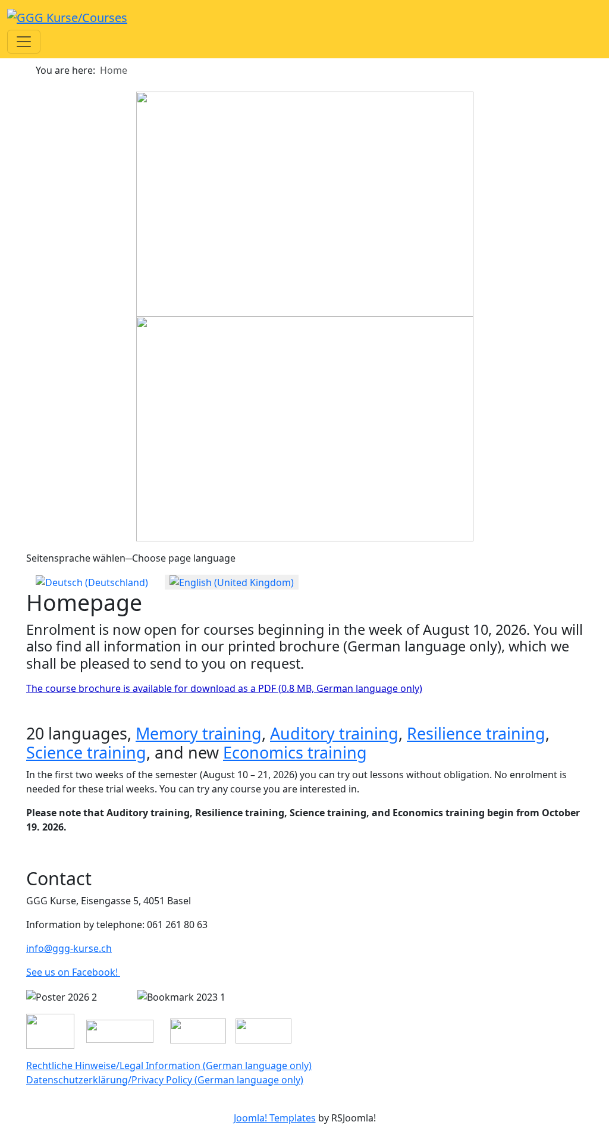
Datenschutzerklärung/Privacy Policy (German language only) (164, 1079)
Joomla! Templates (275, 1117)
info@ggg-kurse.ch (69, 948)
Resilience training (476, 733)
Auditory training (334, 733)
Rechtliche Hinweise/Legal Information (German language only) (169, 1065)
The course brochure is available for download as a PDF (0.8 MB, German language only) (224, 688)
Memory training (199, 733)
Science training (86, 752)
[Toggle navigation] (23, 42)
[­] (5, 1103)
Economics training (295, 752)
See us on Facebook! (73, 972)
